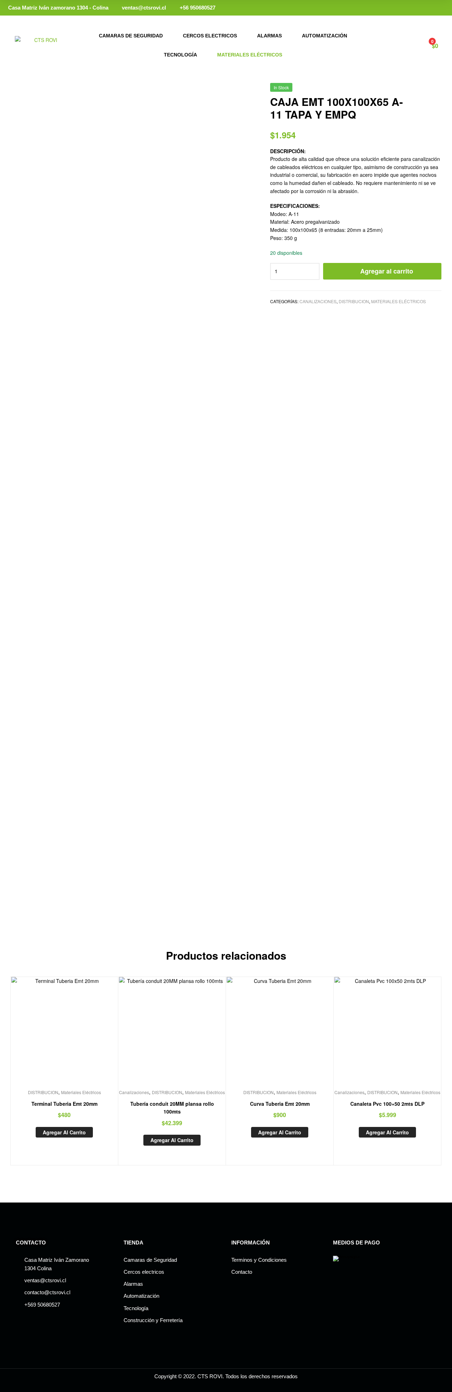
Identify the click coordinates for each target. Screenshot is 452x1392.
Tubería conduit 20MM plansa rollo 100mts (172, 1107)
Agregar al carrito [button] (64, 1132)
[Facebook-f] (435, 8)
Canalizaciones (318, 301)
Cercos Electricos (210, 35)
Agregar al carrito (386, 271)
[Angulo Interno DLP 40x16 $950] (419, 90)
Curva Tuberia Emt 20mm (280, 1103)
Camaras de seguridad (131, 35)
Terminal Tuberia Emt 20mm (64, 1103)
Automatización (324, 35)
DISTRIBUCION (354, 301)
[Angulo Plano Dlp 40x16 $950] (437, 90)
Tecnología (180, 55)
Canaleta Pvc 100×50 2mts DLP (387, 1103)
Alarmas (269, 35)
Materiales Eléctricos (249, 55)
